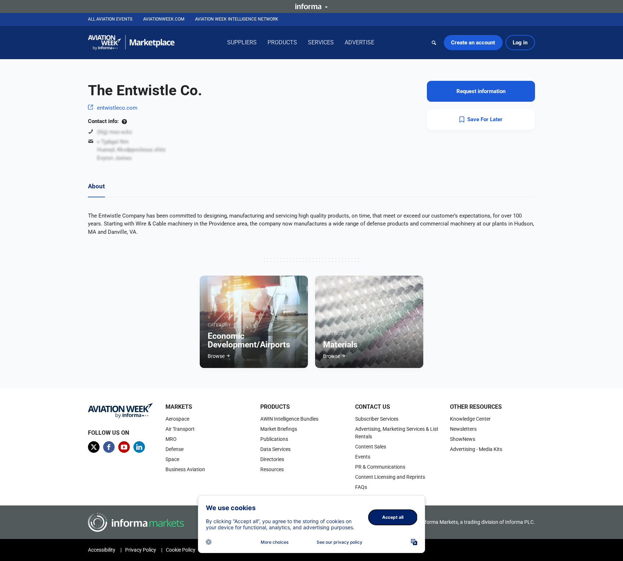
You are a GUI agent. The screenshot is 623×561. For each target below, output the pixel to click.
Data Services (275, 449)
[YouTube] (124, 447)
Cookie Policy (180, 550)
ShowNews (462, 439)
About (96, 186)
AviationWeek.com (163, 19)
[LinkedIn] (139, 447)
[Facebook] (109, 447)
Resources (272, 469)
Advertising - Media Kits (476, 449)
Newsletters (463, 429)
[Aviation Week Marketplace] (131, 42)
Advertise (359, 42)
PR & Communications (380, 467)
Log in (520, 42)
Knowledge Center (470, 419)
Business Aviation (185, 469)
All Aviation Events (110, 19)
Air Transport (180, 429)
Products (282, 42)
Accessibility (101, 550)
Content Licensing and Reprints (390, 477)
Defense (174, 449)
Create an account (473, 42)
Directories (272, 459)
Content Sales (370, 447)
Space (172, 459)
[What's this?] (124, 121)
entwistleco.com (117, 108)
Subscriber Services (376, 419)
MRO (171, 439)
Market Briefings (278, 429)
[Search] (434, 42)
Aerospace (177, 419)
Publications (274, 439)
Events (362, 457)
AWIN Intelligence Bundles (289, 419)
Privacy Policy (140, 550)
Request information (480, 91)
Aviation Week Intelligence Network (236, 19)
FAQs (361, 487)
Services (321, 42)
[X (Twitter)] (94, 447)
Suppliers (242, 42)
